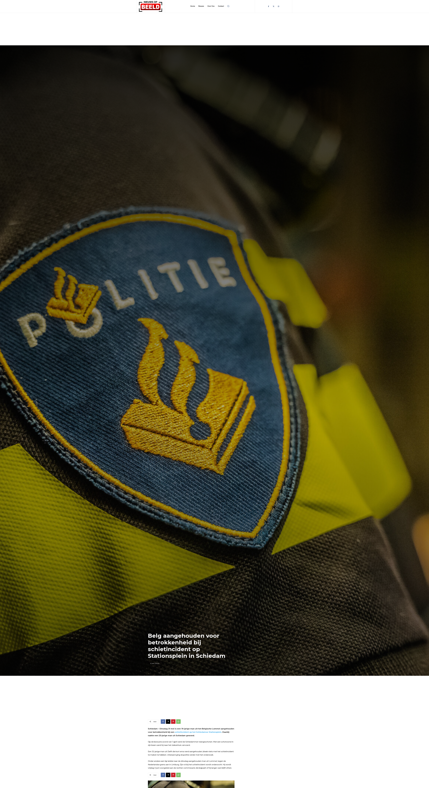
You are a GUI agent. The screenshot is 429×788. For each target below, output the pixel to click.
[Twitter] (273, 6)
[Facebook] (268, 6)
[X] (168, 721)
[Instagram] (279, 6)
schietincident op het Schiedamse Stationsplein (198, 732)
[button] (228, 6)
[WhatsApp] (178, 721)
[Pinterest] (173, 721)
